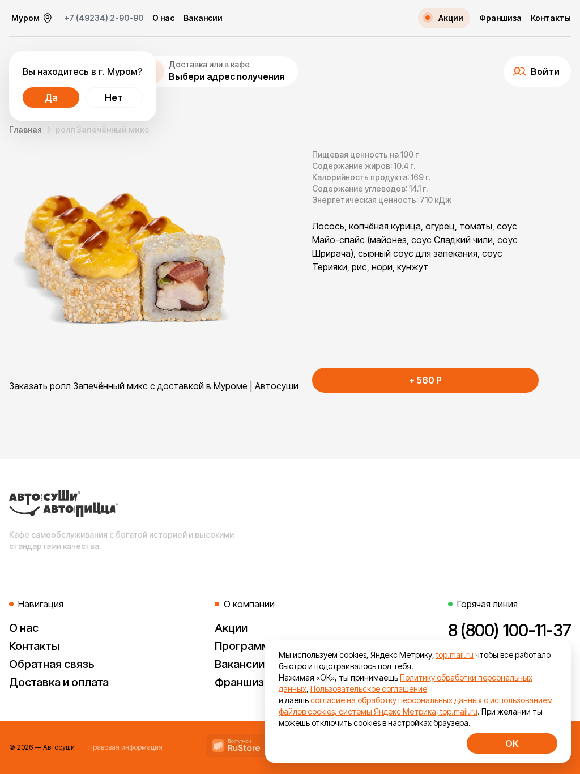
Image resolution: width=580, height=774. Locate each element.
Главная (25, 129)
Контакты (551, 18)
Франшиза (500, 18)
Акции (231, 628)
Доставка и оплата (59, 682)
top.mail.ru (455, 655)
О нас (163, 18)
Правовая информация (125, 747)
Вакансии (203, 18)
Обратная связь (52, 664)
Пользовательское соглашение (368, 689)
